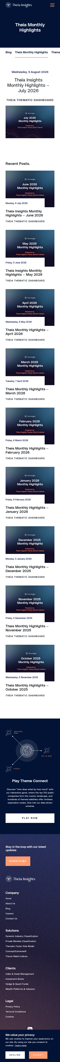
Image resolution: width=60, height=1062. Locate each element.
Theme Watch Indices (16, 956)
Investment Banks (15, 979)
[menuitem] (9, 54)
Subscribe (18, 861)
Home (8, 898)
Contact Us (11, 919)
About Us (10, 903)
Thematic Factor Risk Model (20, 946)
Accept (38, 1055)
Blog (9, 52)
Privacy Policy (13, 1007)
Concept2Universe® (16, 951)
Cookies (10, 1017)
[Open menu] (52, 5)
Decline (15, 1055)
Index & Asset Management (20, 974)
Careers (10, 913)
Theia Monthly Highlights (31, 52)
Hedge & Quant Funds (17, 984)
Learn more (21, 1045)
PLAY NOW (30, 818)
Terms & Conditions (16, 1012)
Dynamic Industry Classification (22, 936)
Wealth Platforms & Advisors (20, 989)
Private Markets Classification (21, 941)
